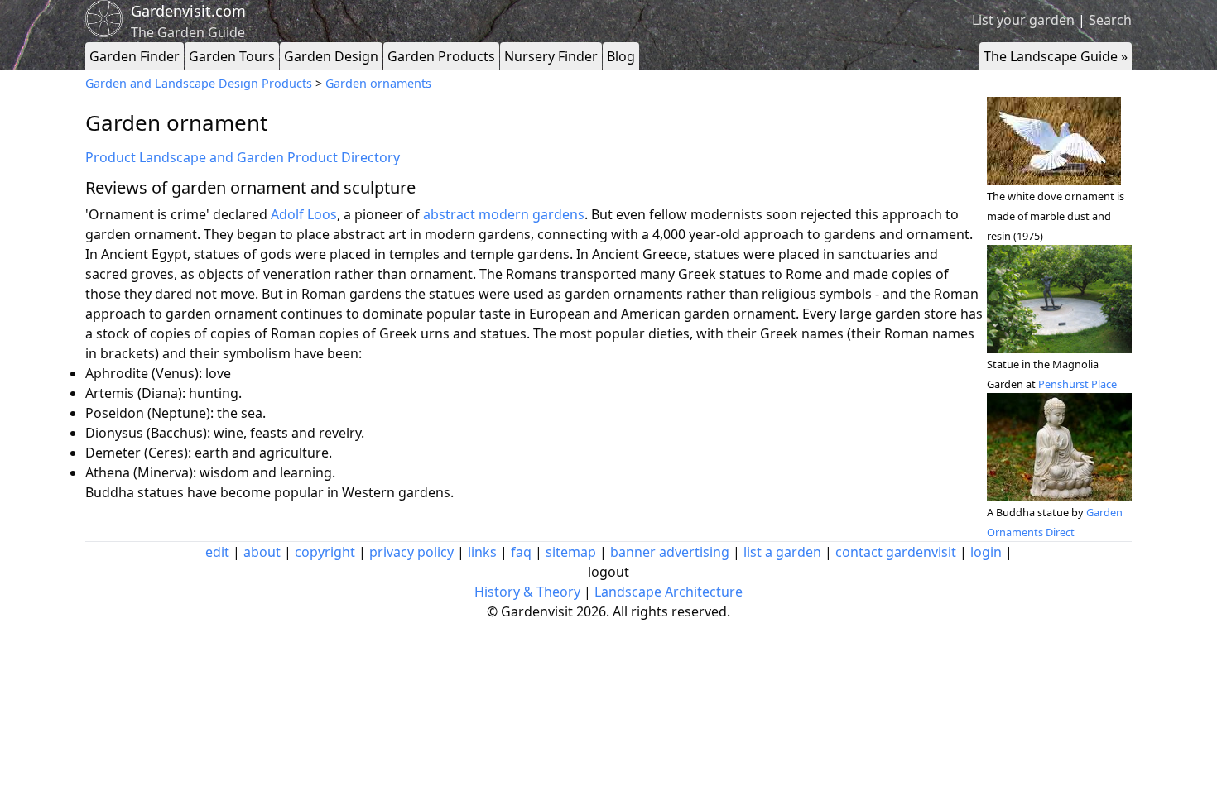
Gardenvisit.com (188, 11)
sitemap (571, 552)
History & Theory (527, 591)
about (262, 552)
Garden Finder (134, 56)
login (986, 552)
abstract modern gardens (503, 214)
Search (1110, 20)
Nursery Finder (551, 56)
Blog (621, 56)
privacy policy (411, 552)
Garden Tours (232, 56)
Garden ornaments (378, 83)
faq (521, 552)
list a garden (782, 552)
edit (217, 552)
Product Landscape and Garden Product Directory (242, 157)
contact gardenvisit (895, 552)
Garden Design (331, 56)
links (482, 552)
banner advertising (669, 552)
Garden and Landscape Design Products (198, 83)
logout (608, 572)
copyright (325, 552)
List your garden (1023, 20)
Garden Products (441, 56)
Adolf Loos (304, 214)
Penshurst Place (1077, 383)
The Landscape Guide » (1056, 56)
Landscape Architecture (668, 591)
